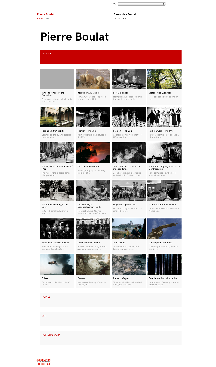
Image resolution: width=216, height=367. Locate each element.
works (40, 18)
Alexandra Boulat (125, 14)
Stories (47, 53)
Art (44, 316)
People (46, 297)
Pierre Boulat (45, 14)
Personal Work (51, 335)
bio (47, 18)
